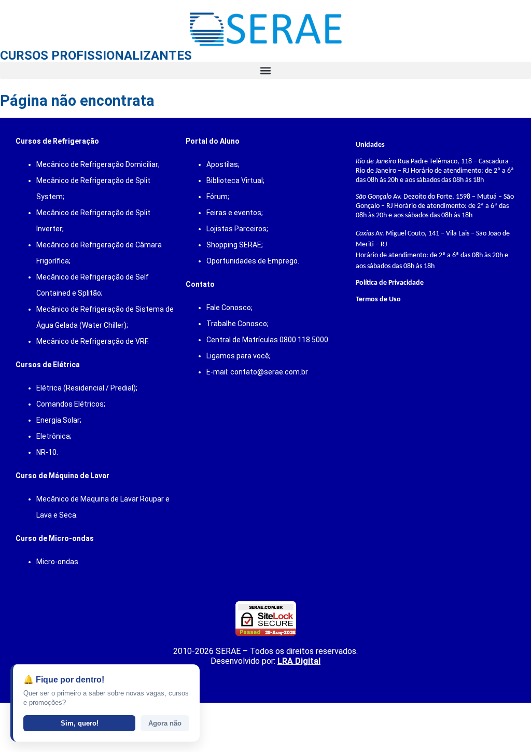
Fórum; (217, 196)
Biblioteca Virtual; (235, 180)
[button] (265, 70)
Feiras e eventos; (234, 212)
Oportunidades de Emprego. (252, 261)
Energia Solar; (58, 420)
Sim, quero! (80, 723)
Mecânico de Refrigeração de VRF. (92, 341)
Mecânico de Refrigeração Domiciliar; (98, 164)
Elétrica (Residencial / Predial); (86, 388)
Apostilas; (223, 164)
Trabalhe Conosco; (237, 323)
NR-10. (47, 452)
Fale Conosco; (229, 307)
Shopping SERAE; (234, 245)
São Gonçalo (374, 197)
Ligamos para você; (238, 356)
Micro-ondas (57, 562)
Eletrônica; (54, 436)
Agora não (164, 723)
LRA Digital (298, 661)
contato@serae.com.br (269, 372)
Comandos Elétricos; (70, 404)
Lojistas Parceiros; (237, 229)
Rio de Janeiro (376, 161)
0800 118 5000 (304, 340)
